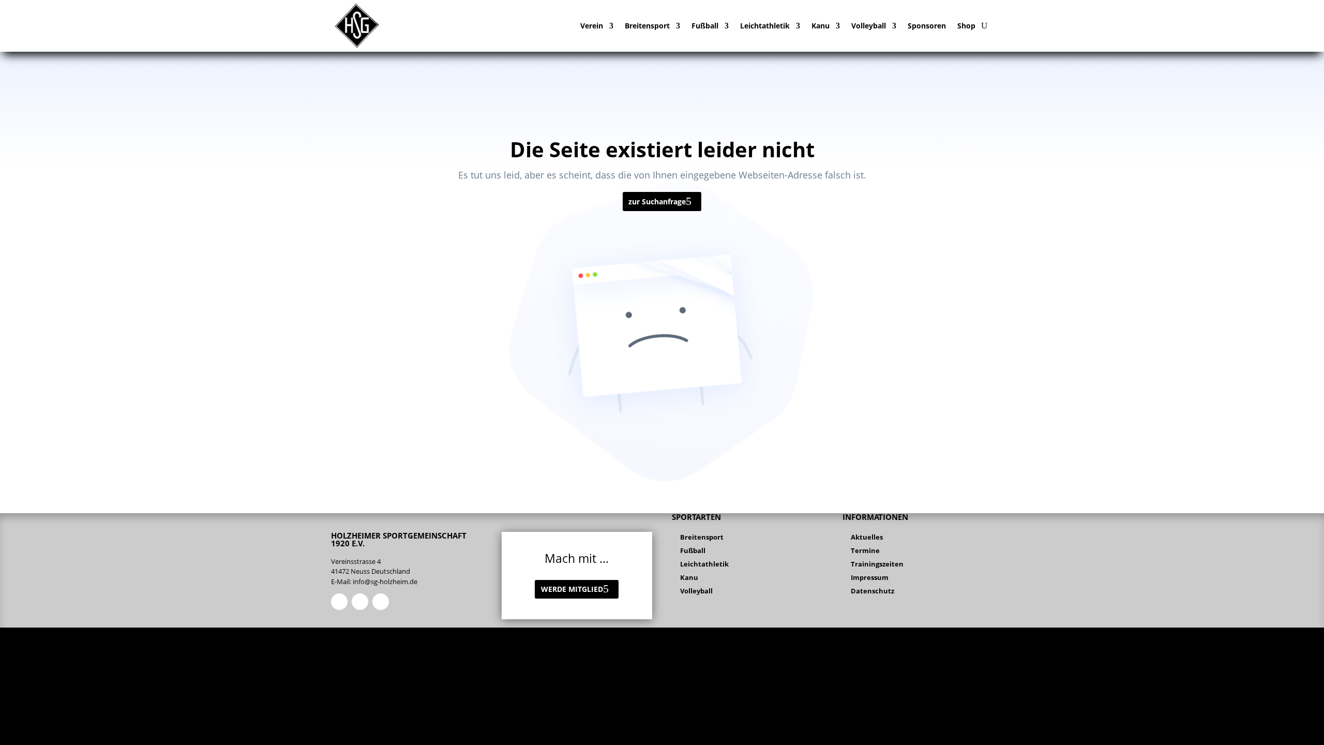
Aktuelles (867, 537)
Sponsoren (927, 26)
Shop (966, 26)
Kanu (820, 26)
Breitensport (647, 26)
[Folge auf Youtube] (380, 601)
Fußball (704, 26)
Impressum (870, 577)
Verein (591, 26)
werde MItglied (572, 589)
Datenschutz (872, 590)
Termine (865, 550)
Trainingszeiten (877, 564)
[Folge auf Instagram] (360, 601)
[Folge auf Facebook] (339, 601)
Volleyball (868, 26)
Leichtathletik (765, 26)
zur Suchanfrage (657, 201)
